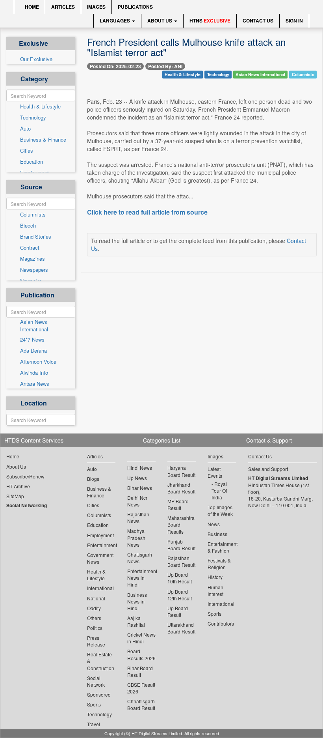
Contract (29, 247)
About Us (160, 20)
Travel (93, 724)
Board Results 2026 (141, 654)
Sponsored (99, 694)
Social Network (96, 681)
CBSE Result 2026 (141, 688)
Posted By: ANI (165, 66)
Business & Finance (43, 139)
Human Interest (215, 590)
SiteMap (15, 496)
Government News (100, 558)
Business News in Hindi (137, 601)
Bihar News (139, 487)
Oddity (94, 608)
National (96, 598)
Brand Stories (35, 236)
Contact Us (258, 20)
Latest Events (215, 472)
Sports (94, 704)
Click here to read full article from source (147, 212)
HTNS (209, 20)
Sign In (294, 20)
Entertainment (101, 545)
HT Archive (18, 486)
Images (96, 6)
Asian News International (34, 325)
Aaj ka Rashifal (136, 621)
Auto (25, 128)
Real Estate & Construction (100, 661)
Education (31, 161)
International (100, 588)
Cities (26, 150)
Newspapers (34, 269)
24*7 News (32, 339)
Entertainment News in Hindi (141, 578)
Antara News (34, 383)
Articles (63, 6)
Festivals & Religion (219, 563)
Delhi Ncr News (137, 501)
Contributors (221, 623)
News (214, 524)
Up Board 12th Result (179, 595)
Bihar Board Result (140, 671)
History (215, 577)
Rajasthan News (138, 517)
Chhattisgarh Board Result (141, 704)
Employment (100, 535)
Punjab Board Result (181, 544)
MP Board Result (178, 504)
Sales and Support (268, 468)
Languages (115, 20)
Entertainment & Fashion (222, 547)
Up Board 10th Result (179, 578)
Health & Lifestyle (40, 106)
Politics (94, 627)
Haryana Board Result (181, 471)
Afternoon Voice (38, 361)
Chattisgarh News (139, 557)
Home (31, 6)
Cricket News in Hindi (141, 638)
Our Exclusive (36, 59)
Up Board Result (177, 611)
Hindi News (139, 467)
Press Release (96, 641)
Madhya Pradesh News (136, 537)
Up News (137, 478)
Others (94, 618)
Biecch (28, 225)
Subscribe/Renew (25, 476)
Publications (135, 6)
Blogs (93, 478)
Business (217, 534)
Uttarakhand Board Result (181, 628)
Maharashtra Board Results (181, 524)
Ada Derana (33, 350)
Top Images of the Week (220, 510)
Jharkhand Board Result (181, 488)
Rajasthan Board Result (181, 561)
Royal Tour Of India (219, 490)
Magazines (32, 258)
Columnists (33, 214)
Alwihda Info (34, 372)
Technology (33, 117)
